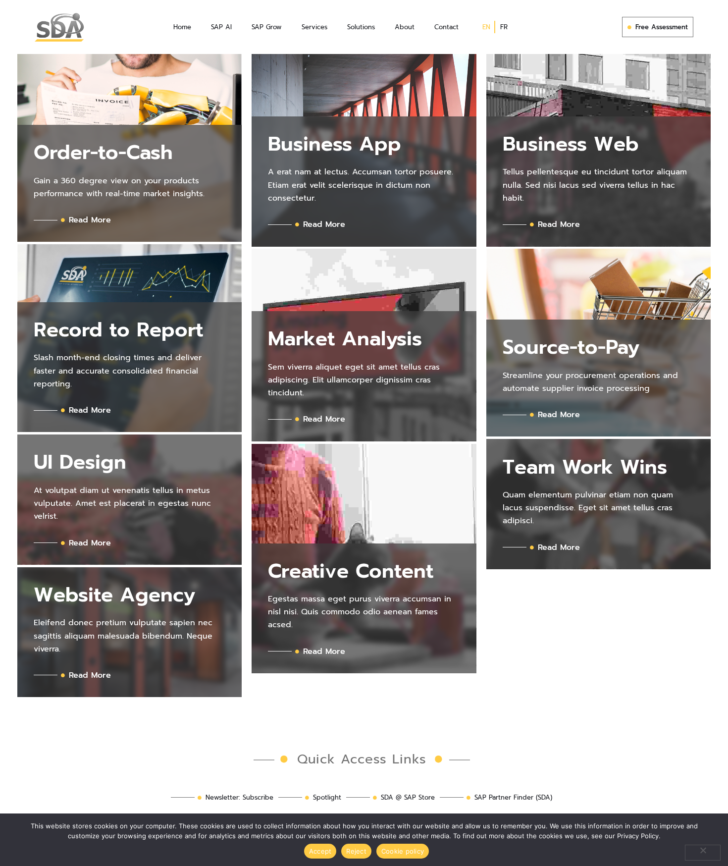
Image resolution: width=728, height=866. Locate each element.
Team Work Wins (585, 467)
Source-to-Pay (571, 347)
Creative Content (350, 571)
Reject (356, 851)
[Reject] (703, 853)
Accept (320, 851)
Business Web (571, 144)
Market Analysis (345, 339)
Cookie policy (402, 851)
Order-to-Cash (103, 152)
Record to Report (118, 330)
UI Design (80, 462)
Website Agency (114, 595)
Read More (90, 220)
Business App (334, 144)
